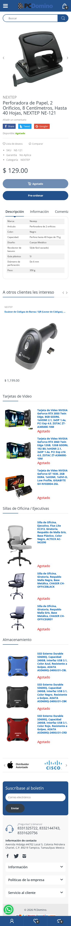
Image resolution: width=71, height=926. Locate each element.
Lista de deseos (14, 143)
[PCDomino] (35, 5)
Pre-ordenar (35, 195)
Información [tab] (39, 211)
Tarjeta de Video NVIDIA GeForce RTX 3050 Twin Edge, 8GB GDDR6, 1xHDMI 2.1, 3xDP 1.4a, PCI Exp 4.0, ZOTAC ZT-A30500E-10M (52, 419)
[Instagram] (24, 856)
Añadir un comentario (14, 119)
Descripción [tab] (14, 211)
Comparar (37, 143)
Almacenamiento (17, 639)
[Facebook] (7, 856)
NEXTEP (10, 97)
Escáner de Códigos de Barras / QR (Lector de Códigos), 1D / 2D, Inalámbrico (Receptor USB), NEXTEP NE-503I (35, 311)
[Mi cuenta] (11, 921)
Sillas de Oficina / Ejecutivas (26, 508)
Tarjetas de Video (17, 396)
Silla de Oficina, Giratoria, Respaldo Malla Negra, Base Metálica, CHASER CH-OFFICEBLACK (51, 580)
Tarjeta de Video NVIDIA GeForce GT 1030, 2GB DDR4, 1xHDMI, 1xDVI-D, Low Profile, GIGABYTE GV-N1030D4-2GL (52, 477)
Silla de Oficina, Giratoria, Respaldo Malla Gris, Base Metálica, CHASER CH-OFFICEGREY (51, 613)
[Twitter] (16, 856)
